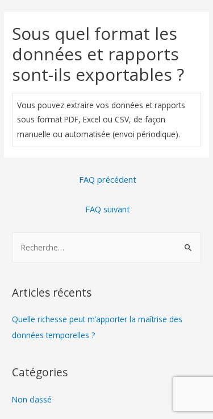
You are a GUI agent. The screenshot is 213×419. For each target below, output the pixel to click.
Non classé (32, 399)
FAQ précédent (107, 179)
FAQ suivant (107, 209)
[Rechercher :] (106, 247)
